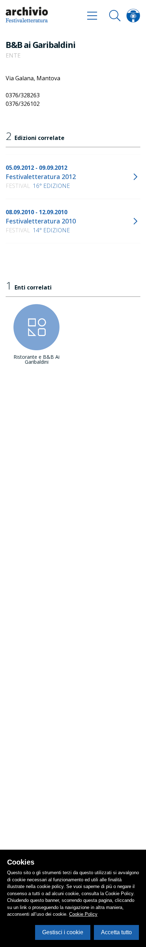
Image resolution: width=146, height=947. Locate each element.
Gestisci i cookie (62, 932)
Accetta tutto (116, 932)
